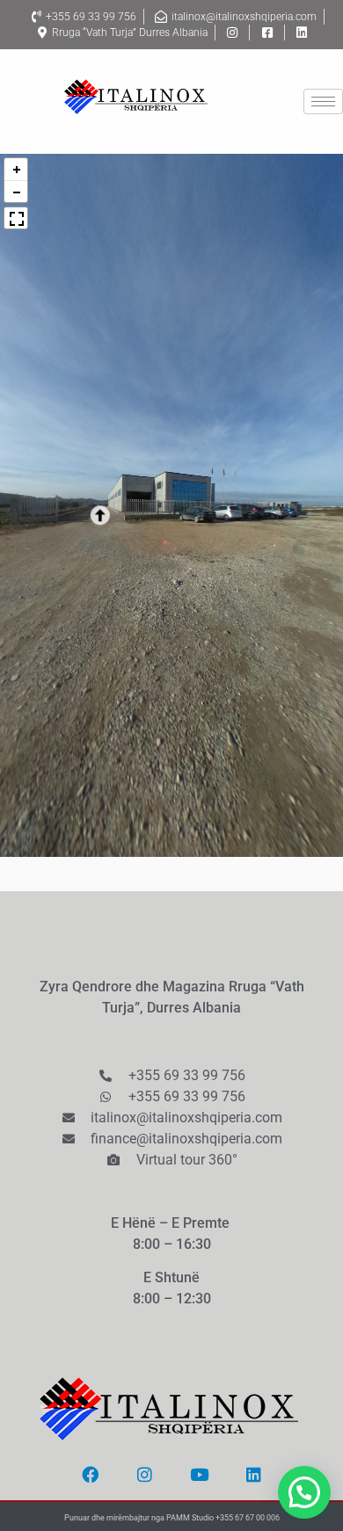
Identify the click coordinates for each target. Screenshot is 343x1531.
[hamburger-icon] (323, 101)
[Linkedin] (253, 1474)
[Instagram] (144, 1474)
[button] (86, 515)
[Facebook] (89, 1474)
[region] (171, 505)
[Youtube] (198, 1474)
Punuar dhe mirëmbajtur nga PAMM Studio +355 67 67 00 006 (172, 1517)
